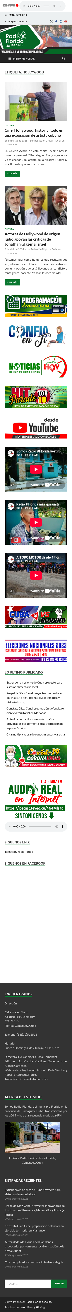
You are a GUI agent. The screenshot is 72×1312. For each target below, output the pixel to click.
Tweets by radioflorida (19, 851)
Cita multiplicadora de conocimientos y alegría (35, 734)
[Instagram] (61, 21)
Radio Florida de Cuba (38, 1301)
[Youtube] (66, 21)
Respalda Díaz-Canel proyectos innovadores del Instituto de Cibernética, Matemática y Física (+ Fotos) (34, 697)
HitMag (40, 1307)
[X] (51, 21)
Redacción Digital (43, 140)
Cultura (9, 125)
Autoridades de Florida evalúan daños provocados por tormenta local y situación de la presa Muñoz (34, 723)
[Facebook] (56, 21)
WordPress (27, 1307)
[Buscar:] (36, 1284)
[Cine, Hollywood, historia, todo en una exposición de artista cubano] (36, 103)
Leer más (11, 173)
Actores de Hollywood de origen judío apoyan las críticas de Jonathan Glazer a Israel (32, 238)
